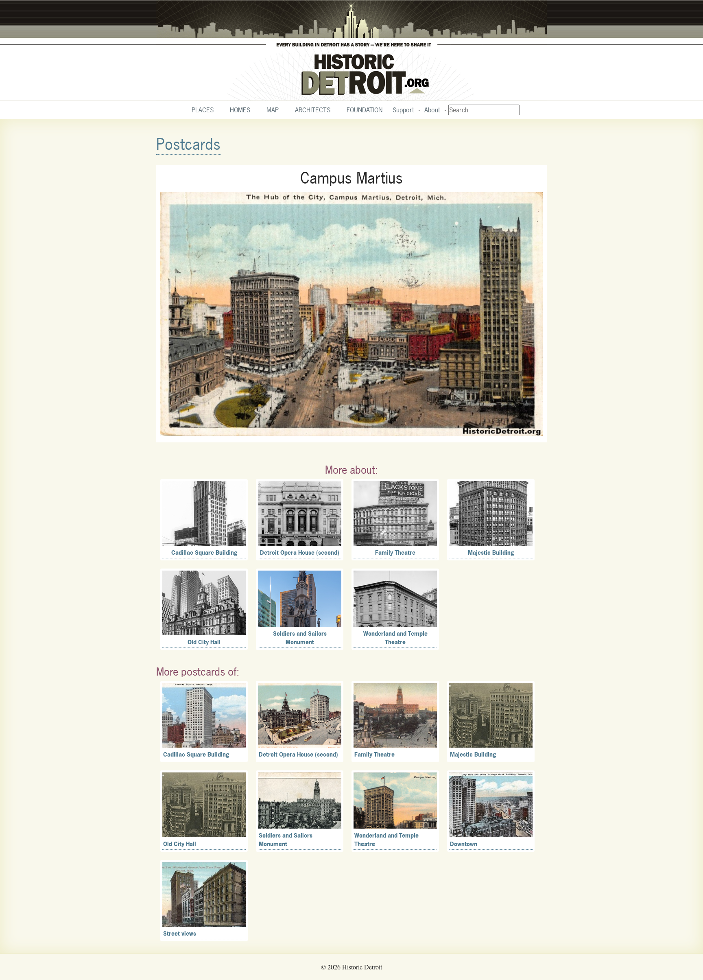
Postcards (188, 144)
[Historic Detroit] (351, 50)
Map (272, 109)
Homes (240, 109)
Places (203, 109)
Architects (312, 109)
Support (403, 109)
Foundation (364, 109)
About (432, 109)
